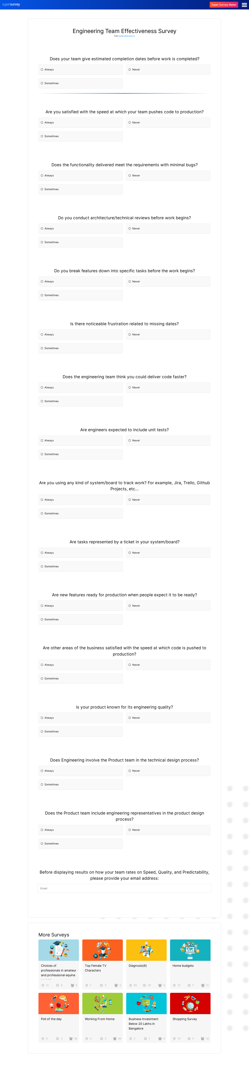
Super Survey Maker (223, 4)
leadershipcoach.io (127, 36)
